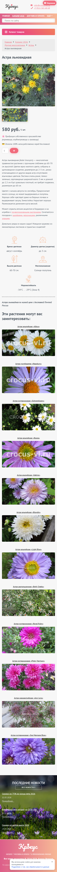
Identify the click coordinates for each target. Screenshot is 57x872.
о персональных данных (41, 854)
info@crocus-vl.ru (42, 5)
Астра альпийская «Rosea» (28, 438)
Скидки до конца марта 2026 (15, 825)
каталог (9, 854)
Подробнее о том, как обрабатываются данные (30, 867)
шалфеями (18, 215)
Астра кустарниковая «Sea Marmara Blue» (28, 735)
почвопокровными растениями (26, 212)
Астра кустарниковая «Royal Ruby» (28, 624)
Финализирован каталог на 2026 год (19, 809)
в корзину (14, 150)
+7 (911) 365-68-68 (42, 8)
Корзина (51, 3)
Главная (6, 16)
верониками (29, 215)
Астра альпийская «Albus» (28, 327)
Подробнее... (8, 801)
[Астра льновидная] (28, 85)
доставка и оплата (21, 854)
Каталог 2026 (18, 16)
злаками (6, 218)
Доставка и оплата (35, 16)
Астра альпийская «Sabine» (28, 475)
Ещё (49, 16)
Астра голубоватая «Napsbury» (28, 364)
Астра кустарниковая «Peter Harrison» (28, 661)
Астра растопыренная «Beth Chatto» (28, 587)
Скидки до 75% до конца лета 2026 (18, 793)
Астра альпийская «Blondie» (29, 512)
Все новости (28, 787)
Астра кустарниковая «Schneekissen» (28, 401)
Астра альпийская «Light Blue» (28, 549)
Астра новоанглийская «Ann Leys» (28, 698)
